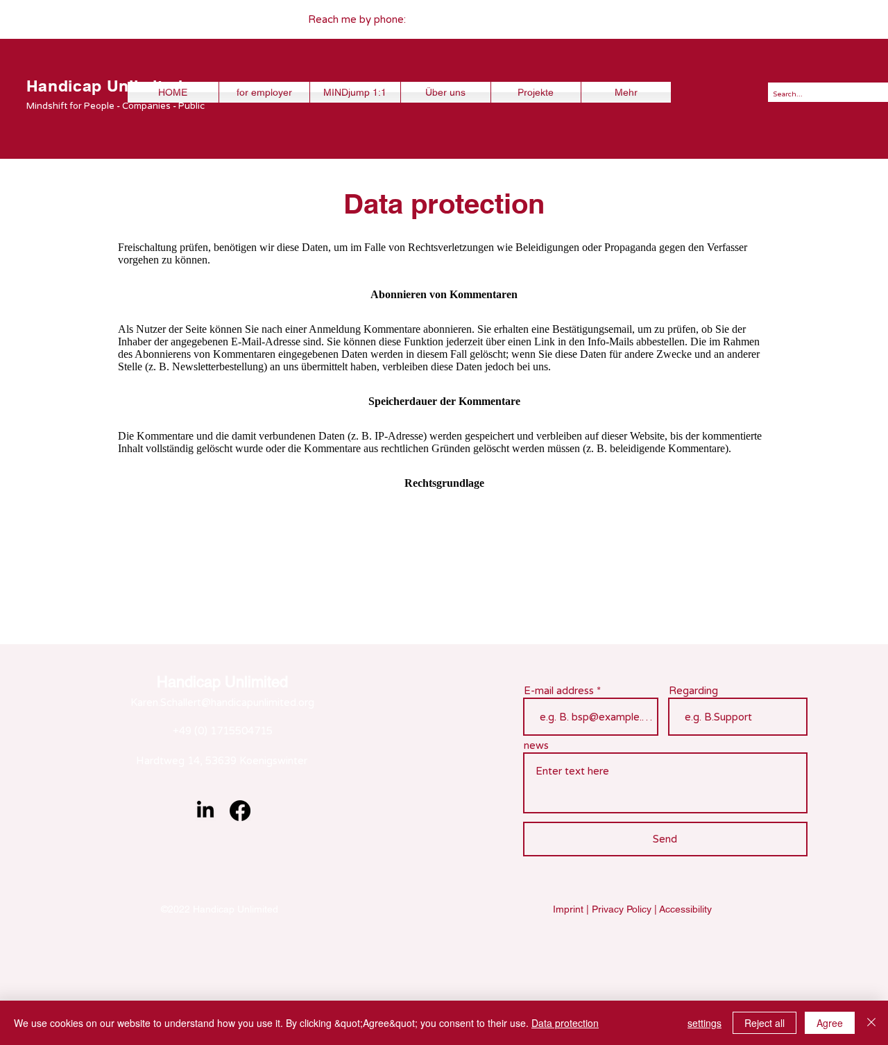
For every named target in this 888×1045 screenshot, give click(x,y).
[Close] (871, 1023)
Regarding (693, 691)
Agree (830, 1023)
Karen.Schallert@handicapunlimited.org (222, 702)
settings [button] (705, 1023)
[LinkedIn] (205, 810)
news (536, 746)
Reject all (764, 1023)
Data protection (565, 1023)
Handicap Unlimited (104, 85)
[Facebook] (240, 810)
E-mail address (559, 691)
